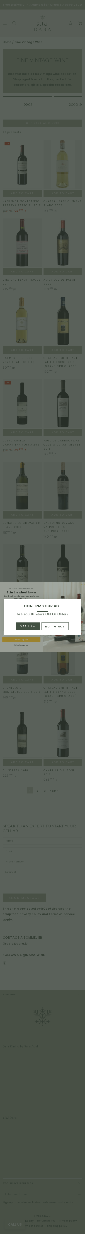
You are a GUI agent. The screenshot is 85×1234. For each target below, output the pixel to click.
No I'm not (55, 626)
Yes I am (28, 626)
